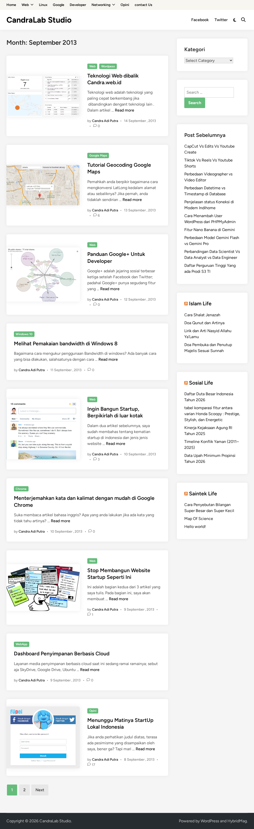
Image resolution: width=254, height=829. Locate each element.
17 (93, 765)
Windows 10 (24, 334)
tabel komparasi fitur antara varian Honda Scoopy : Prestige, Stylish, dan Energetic (212, 413)
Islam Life (200, 303)
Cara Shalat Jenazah (202, 315)
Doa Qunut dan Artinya (204, 322)
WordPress (210, 821)
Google (58, 5)
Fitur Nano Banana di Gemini (209, 229)
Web (25, 5)
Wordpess (108, 66)
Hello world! (195, 526)
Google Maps (98, 155)
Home (11, 5)
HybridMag (237, 821)
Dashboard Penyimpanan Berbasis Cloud (61, 653)
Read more (124, 110)
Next (39, 790)
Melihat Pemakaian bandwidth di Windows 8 (66, 343)
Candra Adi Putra (105, 121)
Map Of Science (198, 518)
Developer (78, 5)
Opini (125, 5)
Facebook (200, 19)
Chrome (21, 489)
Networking (101, 5)
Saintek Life (203, 493)
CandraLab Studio (39, 20)
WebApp (21, 644)
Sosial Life (201, 383)
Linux (43, 5)
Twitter (221, 19)
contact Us (143, 5)
